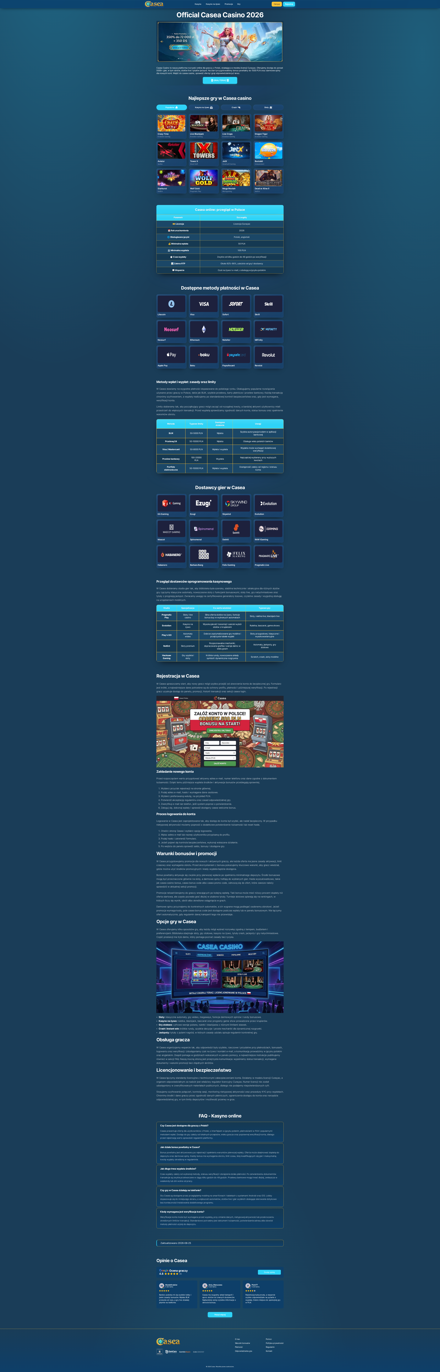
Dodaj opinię (269, 1272)
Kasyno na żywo (202, 107)
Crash (234, 107)
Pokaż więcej (220, 1314)
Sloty (266, 107)
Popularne (169, 107)
